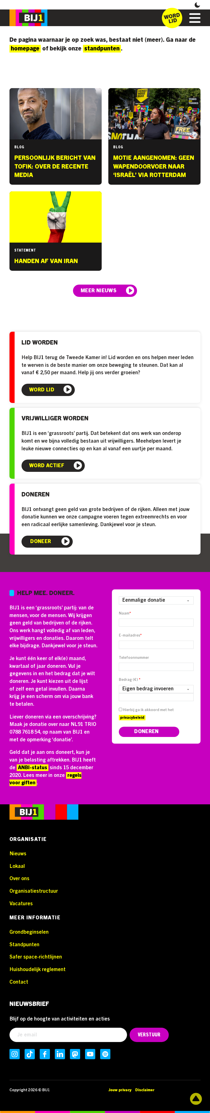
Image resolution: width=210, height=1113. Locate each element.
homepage (25, 49)
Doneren (36, 494)
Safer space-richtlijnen (35, 957)
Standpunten (24, 944)
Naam (125, 613)
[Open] (195, 18)
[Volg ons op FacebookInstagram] (45, 1054)
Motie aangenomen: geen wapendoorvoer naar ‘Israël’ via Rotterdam (153, 166)
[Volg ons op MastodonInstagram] (75, 1054)
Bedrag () (129, 680)
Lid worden (40, 343)
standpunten (102, 49)
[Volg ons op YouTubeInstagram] (90, 1054)
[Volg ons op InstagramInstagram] (14, 1054)
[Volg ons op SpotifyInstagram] (105, 1054)
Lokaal (17, 866)
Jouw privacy (119, 1090)
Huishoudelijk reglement (37, 969)
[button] (197, 4)
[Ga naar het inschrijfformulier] (172, 18)
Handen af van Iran (46, 261)
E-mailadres (130, 635)
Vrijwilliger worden (55, 418)
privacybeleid (132, 718)
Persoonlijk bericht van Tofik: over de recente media (55, 166)
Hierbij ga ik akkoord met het (147, 714)
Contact (18, 982)
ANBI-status (32, 767)
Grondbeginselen (29, 932)
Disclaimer (144, 1090)
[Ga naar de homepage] (28, 17)
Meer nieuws (99, 290)
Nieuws (17, 853)
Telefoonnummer (134, 658)
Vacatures (21, 903)
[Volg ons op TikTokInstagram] (30, 1054)
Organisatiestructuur (33, 891)
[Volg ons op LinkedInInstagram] (60, 1054)
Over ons (19, 878)
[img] (43, 813)
